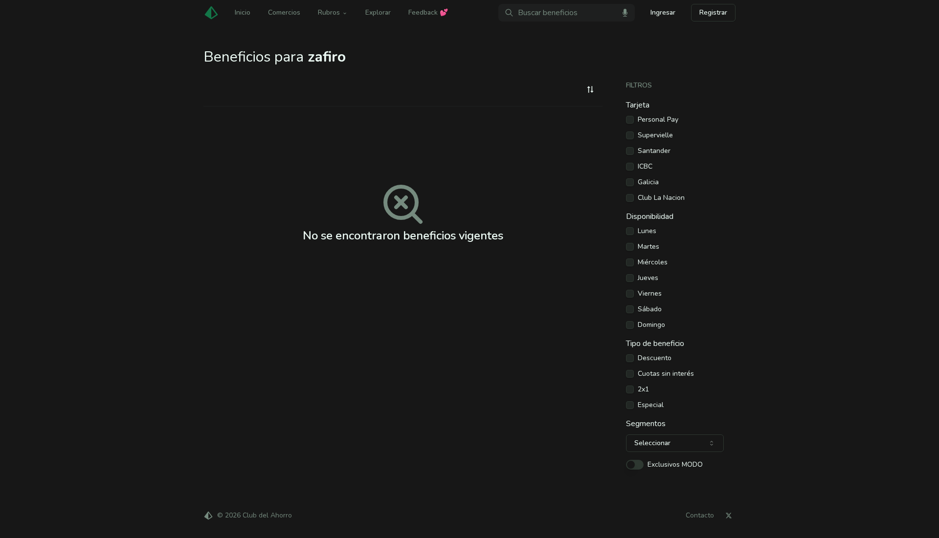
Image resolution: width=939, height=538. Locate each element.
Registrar (713, 12)
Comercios (284, 12)
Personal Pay (658, 120)
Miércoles (653, 262)
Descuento (654, 358)
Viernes (650, 294)
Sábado (650, 309)
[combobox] (590, 89)
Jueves (648, 278)
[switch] (635, 465)
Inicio (242, 12)
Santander (654, 151)
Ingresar (662, 12)
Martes (648, 247)
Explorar (378, 12)
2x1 (643, 389)
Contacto (700, 515)
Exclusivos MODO (675, 465)
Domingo (651, 325)
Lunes (647, 231)
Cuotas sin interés (666, 374)
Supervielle (655, 135)
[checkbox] (630, 120)
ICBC (645, 167)
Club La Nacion (661, 198)
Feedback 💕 (428, 12)
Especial (651, 405)
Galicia (648, 182)
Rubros (329, 12)
